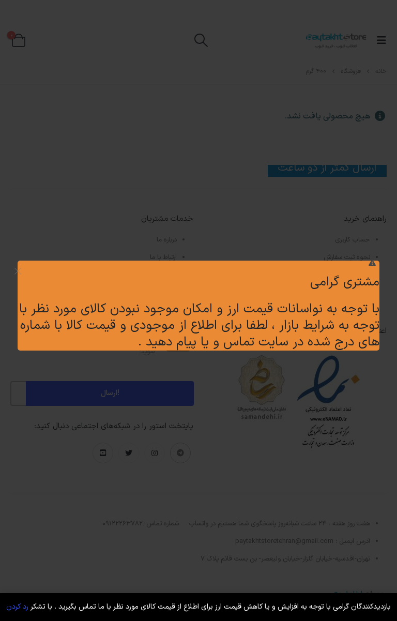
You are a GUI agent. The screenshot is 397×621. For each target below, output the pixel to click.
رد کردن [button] (17, 606)
